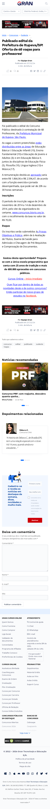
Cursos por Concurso (11, 691)
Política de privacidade (25, 759)
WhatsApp (33, 630)
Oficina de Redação (10, 707)
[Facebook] (37, 774)
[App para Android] (19, 774)
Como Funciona (8, 626)
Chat (31, 626)
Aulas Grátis (32, 680)
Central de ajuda (36, 622)
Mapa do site (25, 766)
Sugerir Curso (33, 684)
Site (3, 594)
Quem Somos (7, 622)
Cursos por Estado (10, 699)
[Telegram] (46, 774)
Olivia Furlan (7, 400)
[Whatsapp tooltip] (32, 774)
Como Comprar (8, 630)
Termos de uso (25, 763)
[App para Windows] (5, 774)
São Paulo (35, 35)
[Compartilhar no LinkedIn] (37, 71)
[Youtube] (23, 774)
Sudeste (24, 35)
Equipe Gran (26, 61)
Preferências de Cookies (12, 657)
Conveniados (7, 645)
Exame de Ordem (9, 679)
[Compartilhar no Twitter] (34, 71)
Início (4, 35)
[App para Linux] (10, 774)
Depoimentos (33, 668)
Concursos (13, 35)
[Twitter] (41, 774)
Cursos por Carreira (10, 695)
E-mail (5, 584)
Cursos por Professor (11, 703)
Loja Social (6, 634)
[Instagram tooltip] (28, 774)
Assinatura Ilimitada (10, 668)
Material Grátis (33, 672)
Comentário (7, 543)
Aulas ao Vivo (32, 676)
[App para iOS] (14, 774)
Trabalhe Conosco (9, 653)
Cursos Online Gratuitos (12, 711)
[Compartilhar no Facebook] (30, 71)
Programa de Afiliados (11, 649)
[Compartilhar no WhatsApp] (40, 71)
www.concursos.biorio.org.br (28, 212)
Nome (5, 575)
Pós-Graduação (8, 687)
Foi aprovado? (35, 656)
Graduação (6, 683)
